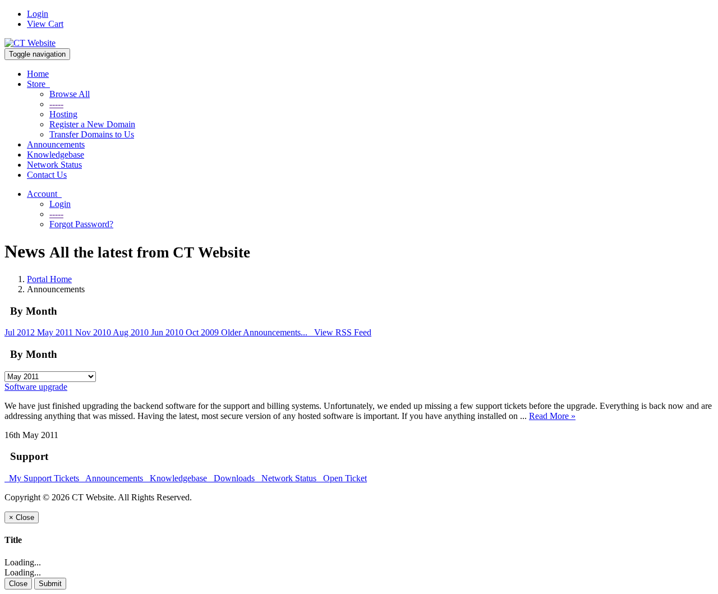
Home (38, 74)
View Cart (45, 24)
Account (44, 194)
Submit (50, 583)
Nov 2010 (94, 332)
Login (37, 14)
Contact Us (47, 174)
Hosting (63, 114)
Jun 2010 (168, 332)
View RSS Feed (340, 332)
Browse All (69, 94)
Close (18, 583)
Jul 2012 (20, 332)
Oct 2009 (203, 332)
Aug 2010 (132, 332)
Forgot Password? (81, 224)
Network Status (54, 164)
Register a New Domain (92, 124)
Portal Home (49, 279)
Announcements (56, 144)
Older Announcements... (265, 332)
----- (56, 104)
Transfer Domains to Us (91, 134)
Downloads (233, 478)
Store (38, 84)
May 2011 (56, 332)
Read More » (552, 416)
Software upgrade (35, 387)
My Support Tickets (42, 478)
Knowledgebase (55, 154)
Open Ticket (343, 478)
